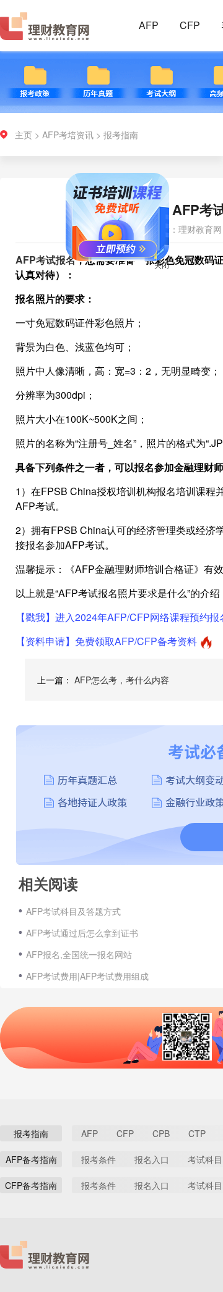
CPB (161, 1133)
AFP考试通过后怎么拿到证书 (82, 933)
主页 (23, 134)
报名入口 (151, 1159)
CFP (190, 25)
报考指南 (120, 134)
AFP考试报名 (45, 259)
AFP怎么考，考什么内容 (121, 679)
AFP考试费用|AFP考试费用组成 (87, 976)
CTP (197, 1133)
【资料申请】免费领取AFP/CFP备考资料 (106, 641)
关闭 (154, 271)
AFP (149, 25)
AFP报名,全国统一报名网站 (79, 954)
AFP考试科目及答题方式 (73, 911)
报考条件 (98, 1159)
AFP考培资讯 (68, 134)
